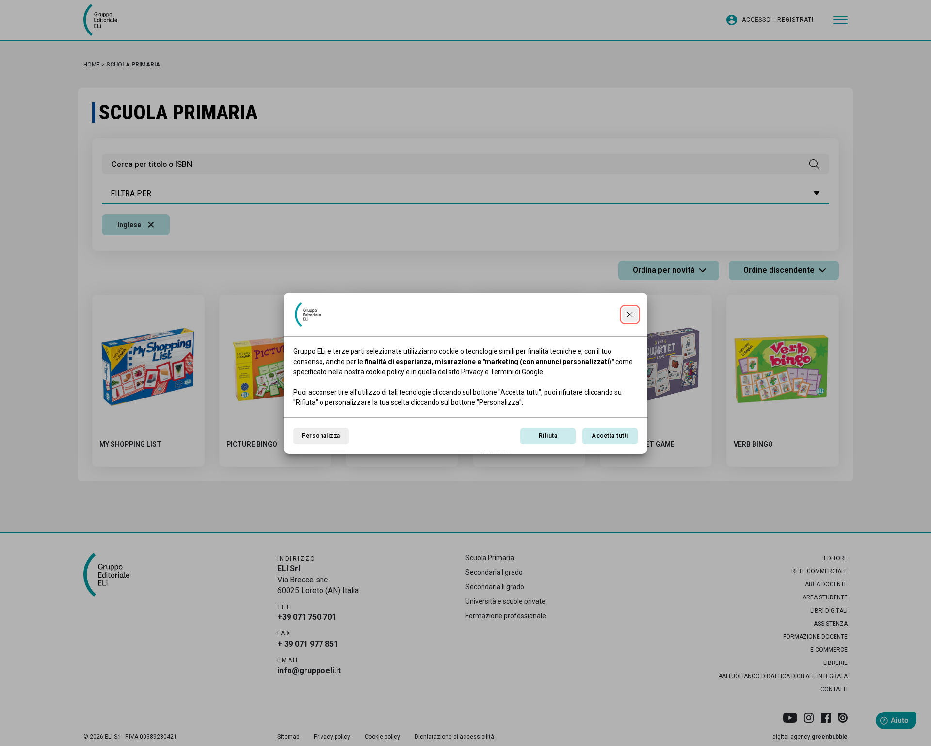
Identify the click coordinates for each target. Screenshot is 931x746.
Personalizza (321, 435)
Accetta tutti (610, 435)
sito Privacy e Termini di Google (496, 372)
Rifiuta (548, 435)
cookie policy (385, 372)
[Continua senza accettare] (630, 314)
